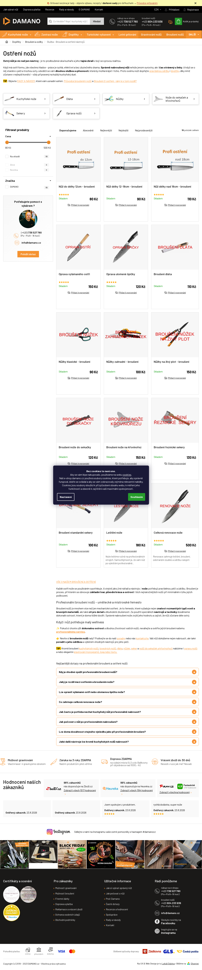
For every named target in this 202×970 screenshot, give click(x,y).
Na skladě (29, 156)
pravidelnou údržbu (159, 70)
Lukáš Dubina (168, 963)
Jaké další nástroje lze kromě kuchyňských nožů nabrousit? (94, 741)
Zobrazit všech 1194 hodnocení (136, 790)
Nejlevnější (106, 130)
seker (134, 648)
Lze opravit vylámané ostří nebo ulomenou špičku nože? (92, 691)
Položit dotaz (28, 254)
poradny (121, 638)
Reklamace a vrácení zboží (68, 909)
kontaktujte (142, 638)
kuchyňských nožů (89, 648)
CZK (156, 9)
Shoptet (195, 963)
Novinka (28, 169)
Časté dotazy (113, 904)
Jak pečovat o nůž (115, 893)
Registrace (193, 9)
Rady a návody (66, 9)
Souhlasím (136, 496)
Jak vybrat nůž (10, 9)
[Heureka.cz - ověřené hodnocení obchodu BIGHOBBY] (11, 912)
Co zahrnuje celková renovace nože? (80, 701)
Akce (28, 164)
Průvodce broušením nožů (78, 80)
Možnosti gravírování (65, 888)
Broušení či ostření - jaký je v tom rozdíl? (115, 80)
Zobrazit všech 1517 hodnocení (80, 790)
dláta (119, 648)
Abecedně (88, 130)
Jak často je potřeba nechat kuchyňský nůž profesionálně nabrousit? (100, 711)
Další (192, 34)
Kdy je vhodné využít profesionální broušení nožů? (88, 671)
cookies (127, 474)
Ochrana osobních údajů (67, 914)
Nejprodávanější (143, 130)
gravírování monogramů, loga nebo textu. (95, 651)
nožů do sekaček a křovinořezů (156, 648)
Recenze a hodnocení (117, 909)
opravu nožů (190, 648)
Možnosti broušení (64, 893)
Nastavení (66, 496)
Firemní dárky (62, 898)
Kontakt (99, 9)
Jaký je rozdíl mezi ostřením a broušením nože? (86, 681)
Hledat (97, 21)
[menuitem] (17, 34)
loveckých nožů (108, 648)
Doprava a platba (31, 9)
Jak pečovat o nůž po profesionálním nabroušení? (88, 721)
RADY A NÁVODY (26, 80)
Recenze (49, 9)
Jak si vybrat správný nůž (119, 888)
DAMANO (29, 187)
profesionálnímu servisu (70, 631)
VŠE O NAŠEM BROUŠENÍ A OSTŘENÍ (76, 581)
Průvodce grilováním (147, 3)
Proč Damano (113, 898)
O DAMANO (84, 9)
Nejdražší (123, 130)
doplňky (175, 70)
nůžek (127, 648)
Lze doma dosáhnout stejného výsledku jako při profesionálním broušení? (102, 731)
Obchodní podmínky (65, 919)
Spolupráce (112, 914)
